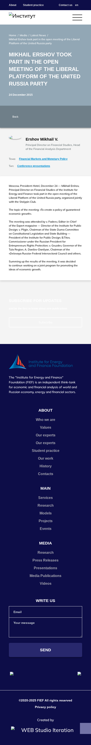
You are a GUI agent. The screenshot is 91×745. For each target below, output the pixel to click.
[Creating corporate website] (45, 730)
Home (12, 35)
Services (45, 498)
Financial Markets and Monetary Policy (43, 158)
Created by (45, 720)
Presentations (45, 568)
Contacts (45, 474)
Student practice (33, 5)
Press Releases (45, 560)
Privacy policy (45, 707)
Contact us (65, 5)
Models (46, 513)
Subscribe (46, 322)
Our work (45, 458)
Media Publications (45, 576)
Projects (46, 521)
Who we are (45, 420)
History (46, 466)
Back (15, 116)
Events (45, 529)
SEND (45, 650)
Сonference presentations (33, 166)
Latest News (38, 35)
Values (45, 427)
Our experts (45, 435)
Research (46, 505)
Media (23, 35)
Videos (45, 583)
